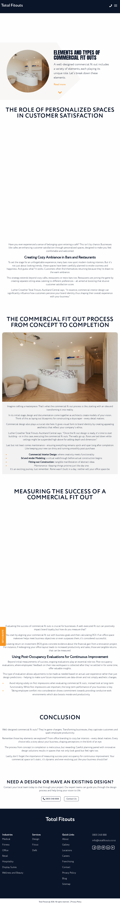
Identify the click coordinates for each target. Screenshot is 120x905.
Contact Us (71, 798)
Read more (60, 84)
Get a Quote (2, 636)
